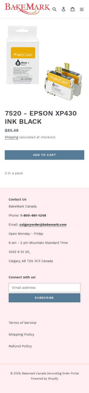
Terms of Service (22, 323)
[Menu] (81, 9)
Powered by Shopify (44, 378)
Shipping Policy (21, 334)
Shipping (11, 137)
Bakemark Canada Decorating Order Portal (50, 373)
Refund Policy (20, 346)
